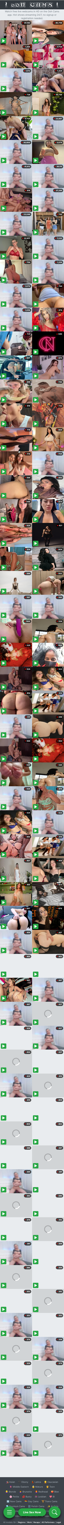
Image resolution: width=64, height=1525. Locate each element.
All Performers (48, 1522)
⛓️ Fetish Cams (36, 1506)
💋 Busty (27, 1496)
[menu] (9, 1512)
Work (29, 1522)
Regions (21, 1522)
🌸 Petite (14, 1496)
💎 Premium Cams (15, 1506)
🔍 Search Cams (49, 1516)
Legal (58, 1522)
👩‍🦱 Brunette (25, 1491)
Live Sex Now (32, 1512)
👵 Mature (37, 1486)
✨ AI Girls (52, 1506)
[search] (55, 1512)
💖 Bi (52, 1496)
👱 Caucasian (51, 1482)
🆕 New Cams (14, 1501)
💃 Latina (36, 1482)
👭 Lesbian (40, 1496)
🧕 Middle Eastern (19, 1486)
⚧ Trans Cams (49, 1501)
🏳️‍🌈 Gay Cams (32, 1501)
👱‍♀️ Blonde (10, 1491)
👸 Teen (50, 1486)
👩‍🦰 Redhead (41, 1491)
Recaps (36, 1522)
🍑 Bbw (55, 1491)
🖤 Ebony (23, 1482)
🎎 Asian (10, 1482)
